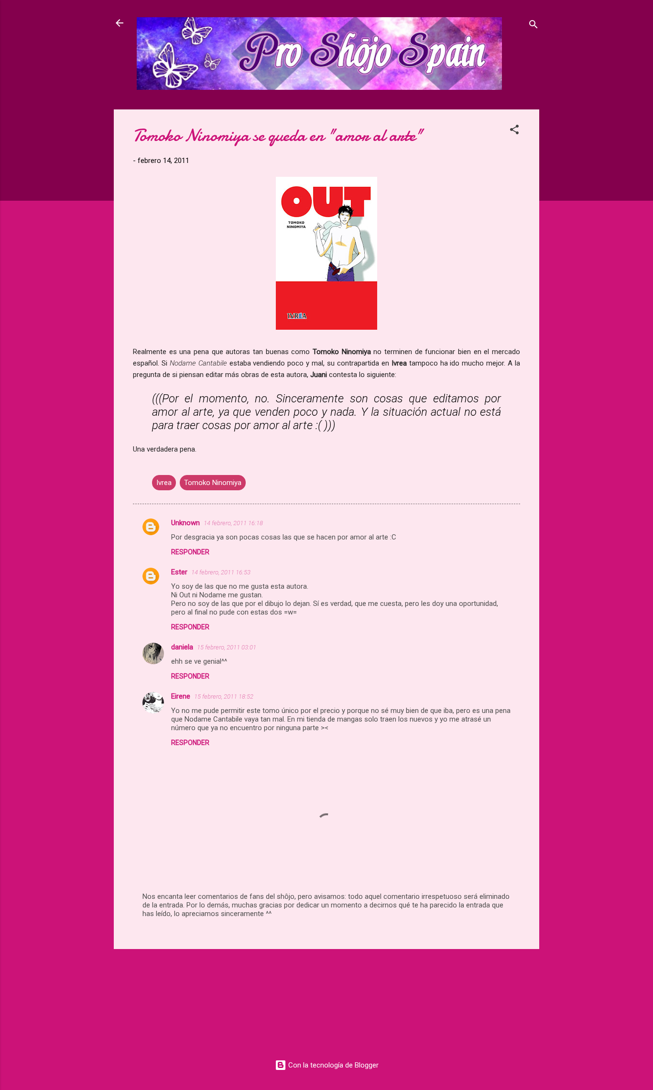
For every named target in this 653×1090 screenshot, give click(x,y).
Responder (190, 552)
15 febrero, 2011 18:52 (223, 696)
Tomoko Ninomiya (212, 482)
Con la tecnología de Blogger (332, 1065)
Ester (179, 572)
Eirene (180, 696)
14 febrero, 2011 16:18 (233, 523)
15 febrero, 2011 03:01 (226, 647)
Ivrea (164, 482)
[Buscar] (533, 26)
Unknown (185, 522)
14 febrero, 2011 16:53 (220, 572)
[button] (514, 131)
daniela (182, 647)
